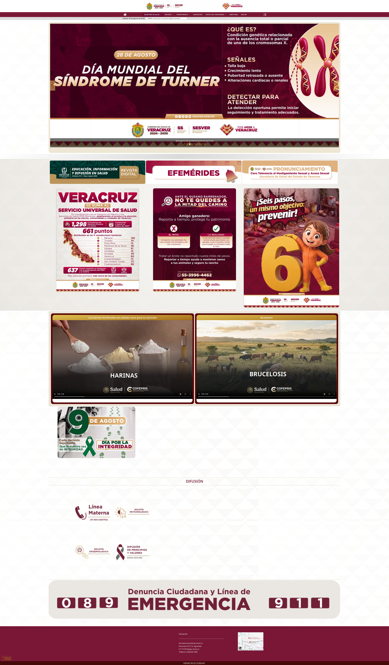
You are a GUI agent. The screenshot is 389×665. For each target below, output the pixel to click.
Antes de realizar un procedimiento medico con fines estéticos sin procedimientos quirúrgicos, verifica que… (170, 18)
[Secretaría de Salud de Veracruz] (125, 14)
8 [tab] (202, 144)
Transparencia (182, 14)
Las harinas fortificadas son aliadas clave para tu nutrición (122, 317)
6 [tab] (197, 144)
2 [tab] (187, 144)
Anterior (52, 85)
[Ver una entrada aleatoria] (264, 14)
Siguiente (336, 85)
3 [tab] (189, 144)
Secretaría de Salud (151, 14)
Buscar (244, 14)
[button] (160, 14)
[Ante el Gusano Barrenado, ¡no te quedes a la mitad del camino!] (194, 85)
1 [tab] (184, 144)
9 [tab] (205, 144)
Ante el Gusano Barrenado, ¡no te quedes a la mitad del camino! (77, 141)
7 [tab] (200, 144)
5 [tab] (195, 144)
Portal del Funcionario (215, 14)
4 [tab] (192, 144)
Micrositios (197, 14)
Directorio (233, 14)
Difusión (168, 14)
